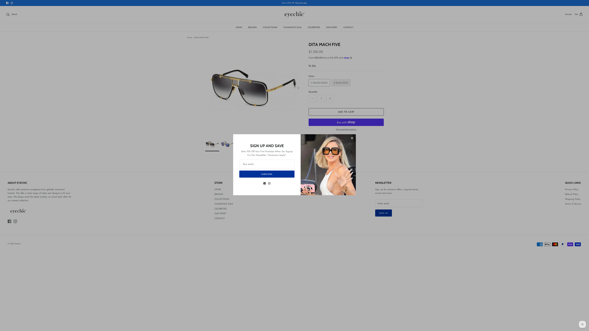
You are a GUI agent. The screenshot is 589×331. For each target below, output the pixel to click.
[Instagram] (269, 183)
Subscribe (266, 174)
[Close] (352, 138)
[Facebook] (265, 183)
